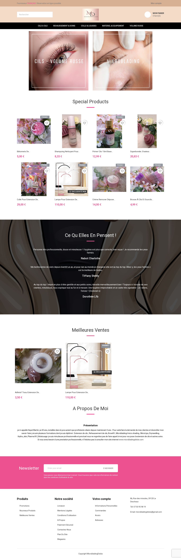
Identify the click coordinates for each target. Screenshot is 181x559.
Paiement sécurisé (65, 525)
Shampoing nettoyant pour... (67, 151)
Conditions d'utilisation (66, 515)
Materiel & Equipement (113, 26)
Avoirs (97, 515)
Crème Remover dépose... (103, 199)
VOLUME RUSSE (136, 26)
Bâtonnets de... (23, 151)
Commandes (100, 511)
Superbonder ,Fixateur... (140, 151)
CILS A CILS (43, 26)
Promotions (24, 506)
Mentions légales (64, 511)
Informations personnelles (106, 506)
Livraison (61, 506)
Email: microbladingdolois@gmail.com (146, 512)
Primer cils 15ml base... (102, 151)
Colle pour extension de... (28, 199)
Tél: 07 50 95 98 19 (138, 507)
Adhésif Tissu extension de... (27, 392)
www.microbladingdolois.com (131, 440)
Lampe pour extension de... (66, 199)
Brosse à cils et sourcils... (141, 199)
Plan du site (62, 534)
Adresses (99, 520)
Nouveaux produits (27, 511)
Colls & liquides (88, 26)
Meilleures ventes (27, 515)
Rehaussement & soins (64, 26)
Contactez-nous (64, 530)
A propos (61, 520)
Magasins (61, 539)
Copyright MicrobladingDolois (90, 554)
